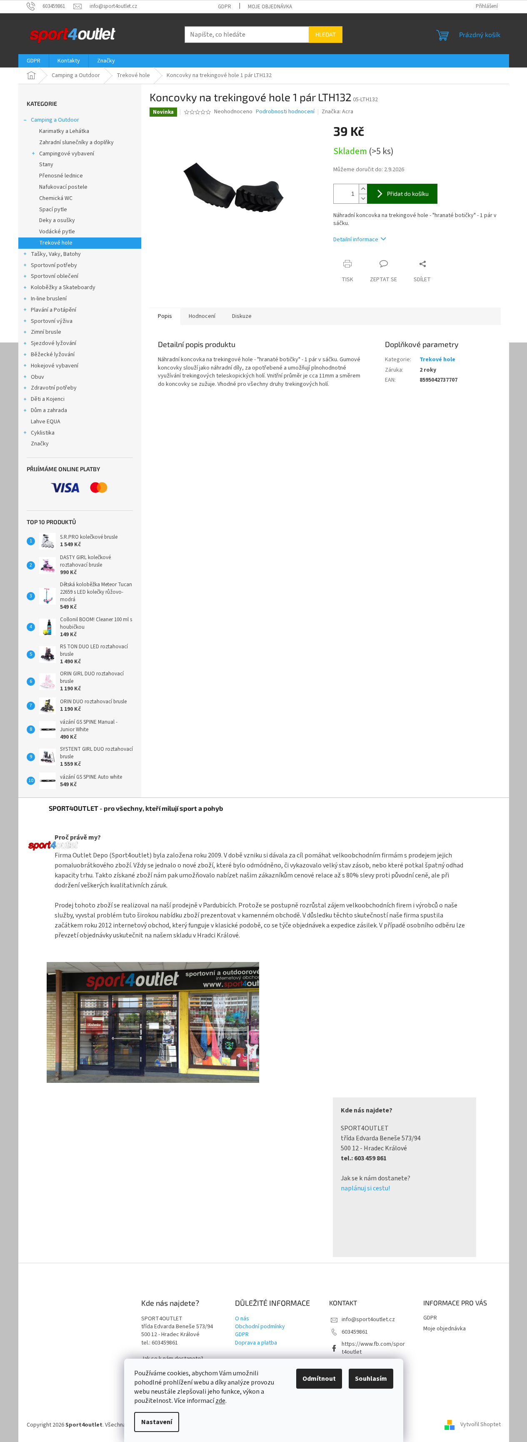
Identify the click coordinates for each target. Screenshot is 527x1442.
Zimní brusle (46, 332)
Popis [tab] (165, 316)
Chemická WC (55, 198)
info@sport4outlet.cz (368, 1319)
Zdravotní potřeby (54, 388)
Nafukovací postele (63, 187)
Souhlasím (371, 1378)
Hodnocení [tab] (202, 316)
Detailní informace (355, 239)
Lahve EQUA (45, 421)
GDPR (224, 6)
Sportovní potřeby (54, 265)
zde (220, 1400)
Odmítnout (319, 1378)
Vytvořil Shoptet (480, 1425)
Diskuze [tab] (242, 316)
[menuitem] (33, 60)
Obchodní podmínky (260, 1327)
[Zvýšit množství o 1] (363, 189)
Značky (40, 444)
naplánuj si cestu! (365, 1188)
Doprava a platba (256, 1343)
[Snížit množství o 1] (363, 198)
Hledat (325, 34)
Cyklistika (43, 433)
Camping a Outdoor (55, 120)
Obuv (37, 377)
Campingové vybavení (66, 154)
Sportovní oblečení (54, 276)
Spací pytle (53, 209)
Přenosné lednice (61, 176)
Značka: (337, 111)
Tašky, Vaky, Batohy (56, 254)
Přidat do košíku (408, 193)
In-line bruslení (49, 299)
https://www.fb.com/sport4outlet (373, 1348)
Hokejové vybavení (54, 366)
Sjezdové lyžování (53, 343)
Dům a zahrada (49, 410)
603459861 (355, 1332)
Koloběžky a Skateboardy (63, 287)
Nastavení (156, 1422)
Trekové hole (55, 243)
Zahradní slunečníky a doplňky (76, 142)
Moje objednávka (270, 6)
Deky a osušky (57, 220)
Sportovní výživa (51, 321)
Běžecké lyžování (53, 354)
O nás (242, 1319)
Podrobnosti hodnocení (285, 112)
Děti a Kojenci (48, 399)
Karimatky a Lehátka (64, 131)
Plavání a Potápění (53, 310)
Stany (46, 164)
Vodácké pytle (57, 231)
